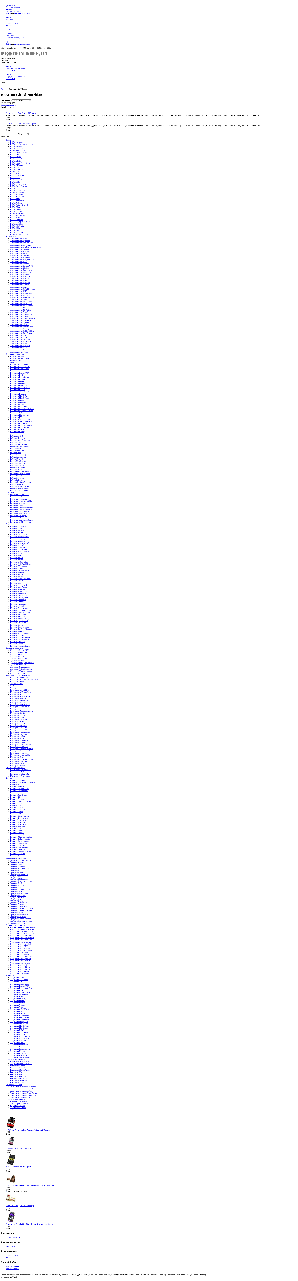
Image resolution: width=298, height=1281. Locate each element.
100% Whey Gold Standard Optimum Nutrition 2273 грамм (28, 1130)
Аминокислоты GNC (18, 291)
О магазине (10, 70)
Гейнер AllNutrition (17, 438)
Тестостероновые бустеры (20, 860)
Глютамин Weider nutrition (20, 522)
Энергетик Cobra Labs (19, 994)
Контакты (9, 17)
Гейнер (8, 434)
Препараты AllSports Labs (20, 692)
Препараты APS (16, 694)
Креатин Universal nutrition (20, 852)
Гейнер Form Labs (17, 451)
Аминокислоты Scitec (18, 335)
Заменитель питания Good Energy (23, 1093)
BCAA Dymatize (16, 169)
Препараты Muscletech (19, 734)
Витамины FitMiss (17, 383)
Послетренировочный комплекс (23, 927)
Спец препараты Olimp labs (21, 957)
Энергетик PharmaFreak (19, 1045)
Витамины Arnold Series (19, 369)
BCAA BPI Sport (16, 165)
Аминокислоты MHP (18, 299)
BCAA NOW (15, 199)
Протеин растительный (19, 543)
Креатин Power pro (17, 845)
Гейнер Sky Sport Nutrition (20, 482)
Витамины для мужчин (19, 358)
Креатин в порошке (18, 780)
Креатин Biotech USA (18, 795)
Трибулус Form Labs (18, 885)
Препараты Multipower (19, 728)
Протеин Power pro (17, 616)
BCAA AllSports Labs (18, 152)
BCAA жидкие (16, 146)
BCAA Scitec (15, 218)
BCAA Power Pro (17, 213)
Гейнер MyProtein (17, 465)
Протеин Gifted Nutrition (19, 585)
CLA (12, 686)
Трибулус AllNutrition (18, 866)
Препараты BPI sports (18, 703)
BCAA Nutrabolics (17, 201)
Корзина (9, 9)
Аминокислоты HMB (18, 239)
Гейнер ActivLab (16, 436)
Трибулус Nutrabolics (18, 902)
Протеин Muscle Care (18, 595)
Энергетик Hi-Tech (17, 1013)
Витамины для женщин (19, 356)
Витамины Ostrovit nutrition (21, 413)
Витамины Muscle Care (19, 396)
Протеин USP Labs (17, 642)
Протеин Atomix (16, 560)
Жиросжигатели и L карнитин (18, 675)
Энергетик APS (16, 982)
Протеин (9, 524)
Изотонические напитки (15, 768)
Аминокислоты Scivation (20, 337)
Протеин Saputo (16, 625)
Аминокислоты (12, 236)
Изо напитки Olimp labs (19, 774)
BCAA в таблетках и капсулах (22, 144)
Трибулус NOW (16, 900)
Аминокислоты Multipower (21, 302)
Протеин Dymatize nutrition (20, 570)
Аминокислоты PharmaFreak (21, 327)
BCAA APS (14, 155)
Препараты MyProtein (18, 736)
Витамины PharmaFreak (19, 415)
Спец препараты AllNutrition (21, 931)
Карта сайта (10, 1246)
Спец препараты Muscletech (21, 950)
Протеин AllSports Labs (19, 551)
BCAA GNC (15, 182)
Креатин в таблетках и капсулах (23, 782)
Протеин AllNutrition (18, 549)
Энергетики (10, 975)
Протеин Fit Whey (17, 572)
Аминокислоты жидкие (19, 249)
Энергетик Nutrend (17, 1034)
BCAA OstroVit (16, 211)
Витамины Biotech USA (19, 373)
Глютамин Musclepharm (19, 503)
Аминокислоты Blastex (19, 268)
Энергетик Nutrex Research (21, 1036)
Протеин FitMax (16, 574)
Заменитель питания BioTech (21, 1089)
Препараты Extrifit (17, 713)
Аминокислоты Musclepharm (21, 306)
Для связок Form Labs (18, 652)
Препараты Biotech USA (20, 700)
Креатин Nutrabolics (18, 831)
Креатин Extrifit (16, 803)
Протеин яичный (17, 545)
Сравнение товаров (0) (10, 105)
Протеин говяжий (17, 528)
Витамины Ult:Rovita (18, 423)
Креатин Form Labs (17, 810)
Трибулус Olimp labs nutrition (21, 908)
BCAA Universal (16, 230)
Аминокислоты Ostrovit (19, 325)
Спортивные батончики (15, 1059)
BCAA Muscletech (17, 194)
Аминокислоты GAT (18, 287)
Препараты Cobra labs (18, 709)
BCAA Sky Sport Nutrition (20, 222)
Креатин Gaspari (16, 812)
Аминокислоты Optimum (20, 323)
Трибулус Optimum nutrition (21, 910)
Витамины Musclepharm (19, 398)
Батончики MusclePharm (19, 1070)
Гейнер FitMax (16, 449)
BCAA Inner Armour (18, 184)
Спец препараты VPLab (19, 971)
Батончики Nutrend (17, 1072)
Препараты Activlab (18, 688)
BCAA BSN (15, 167)
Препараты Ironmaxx (18, 726)
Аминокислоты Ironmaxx (20, 295)
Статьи (8, 29)
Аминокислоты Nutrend (19, 316)
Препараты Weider (17, 766)
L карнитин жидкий (18, 682)
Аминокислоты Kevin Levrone (22, 297)
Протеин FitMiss (16, 577)
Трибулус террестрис (18, 862)
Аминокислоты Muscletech (20, 308)
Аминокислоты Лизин (19, 253)
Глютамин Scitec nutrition (20, 514)
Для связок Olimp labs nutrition (22, 663)
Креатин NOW (16, 829)
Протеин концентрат (18, 539)
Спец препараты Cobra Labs (21, 940)
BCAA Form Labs (17, 176)
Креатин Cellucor (17, 799)
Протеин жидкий (17, 530)
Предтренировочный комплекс (22, 929)
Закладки (9, 1271)
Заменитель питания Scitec (20, 1097)
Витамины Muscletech (19, 400)
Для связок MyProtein (18, 658)
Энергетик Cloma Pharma (20, 992)
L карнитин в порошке (19, 677)
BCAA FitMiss (15, 173)
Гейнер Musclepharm (18, 461)
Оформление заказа (13, 11)
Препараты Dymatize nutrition (21, 711)
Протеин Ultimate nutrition (20, 637)
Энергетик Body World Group (22, 988)
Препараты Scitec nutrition (20, 755)
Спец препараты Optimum (20, 959)
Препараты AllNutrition (19, 690)
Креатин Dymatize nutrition (20, 801)
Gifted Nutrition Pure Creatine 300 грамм (21, 113)
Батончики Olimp (17, 1074)
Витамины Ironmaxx (18, 394)
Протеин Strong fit (17, 631)
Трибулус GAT (16, 887)
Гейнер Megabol (16, 459)
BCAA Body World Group (20, 163)
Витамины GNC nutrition (20, 388)
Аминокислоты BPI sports (20, 272)
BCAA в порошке (17, 142)
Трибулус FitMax (16, 883)
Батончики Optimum (18, 1076)
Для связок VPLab (17, 673)
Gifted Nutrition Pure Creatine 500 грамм (21, 124)
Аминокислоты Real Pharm (21, 333)
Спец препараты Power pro (21, 963)
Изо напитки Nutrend (18, 772)
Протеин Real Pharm (18, 623)
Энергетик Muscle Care (19, 1024)
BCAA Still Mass (16, 224)
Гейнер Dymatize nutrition (20, 446)
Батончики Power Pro (18, 1078)
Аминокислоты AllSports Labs (22, 260)
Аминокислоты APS (18, 262)
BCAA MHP (15, 188)
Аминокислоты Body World (21, 270)
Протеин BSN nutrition (19, 566)
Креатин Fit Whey (17, 805)
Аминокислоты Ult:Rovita (20, 341)
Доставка (9, 19)
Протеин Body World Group (21, 564)
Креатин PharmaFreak (18, 843)
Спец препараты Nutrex (19, 954)
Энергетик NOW (17, 1030)
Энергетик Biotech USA (19, 986)
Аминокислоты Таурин (19, 255)
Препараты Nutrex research (20, 745)
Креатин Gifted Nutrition (19, 816)
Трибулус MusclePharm (19, 894)
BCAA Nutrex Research (19, 205)
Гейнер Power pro (17, 478)
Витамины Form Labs (18, 386)
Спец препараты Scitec (19, 965)
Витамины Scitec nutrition (20, 419)
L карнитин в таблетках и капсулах (24, 679)
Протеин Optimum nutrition (20, 610)
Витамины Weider (17, 432)
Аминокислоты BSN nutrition (21, 274)
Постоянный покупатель (15, 7)
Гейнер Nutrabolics (17, 467)
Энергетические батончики (21, 1064)
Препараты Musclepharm (20, 732)
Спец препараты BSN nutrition (22, 938)
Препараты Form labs (18, 719)
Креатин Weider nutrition (19, 856)
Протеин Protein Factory (19, 619)
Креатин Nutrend (17, 833)
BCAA (8, 140)
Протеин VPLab (16, 644)
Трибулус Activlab (17, 864)
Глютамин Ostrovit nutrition (20, 511)
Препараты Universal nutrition (21, 759)
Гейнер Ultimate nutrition (19, 486)
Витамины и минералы (15, 354)
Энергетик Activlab (17, 978)
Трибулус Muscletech (18, 896)
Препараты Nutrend (18, 742)
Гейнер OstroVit (16, 476)
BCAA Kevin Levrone (18, 186)
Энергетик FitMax (17, 1001)
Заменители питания (14, 1085)
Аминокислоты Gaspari (19, 285)
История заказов (12, 1269)
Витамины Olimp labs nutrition (22, 409)
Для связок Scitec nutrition (20, 667)
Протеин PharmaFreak (18, 614)
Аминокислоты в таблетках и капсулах (25, 247)
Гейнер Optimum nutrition (20, 474)
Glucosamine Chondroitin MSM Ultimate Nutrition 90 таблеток (29, 1224)
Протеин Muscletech (18, 600)
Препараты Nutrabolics (19, 740)
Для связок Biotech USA (19, 650)
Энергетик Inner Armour (19, 1017)
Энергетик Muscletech (19, 1028)
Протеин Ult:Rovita (17, 635)
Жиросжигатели (16, 684)
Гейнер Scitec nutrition (18, 480)
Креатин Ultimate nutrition (20, 850)
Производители (12, 23)
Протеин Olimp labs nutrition (21, 608)
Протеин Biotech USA (19, 562)
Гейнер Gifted (15, 453)
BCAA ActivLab (16, 148)
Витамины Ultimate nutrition (21, 425)
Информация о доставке (15, 68)
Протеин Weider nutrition (20, 646)
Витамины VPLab (17, 430)
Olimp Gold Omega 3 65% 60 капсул (20, 1206)
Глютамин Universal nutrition (21, 520)
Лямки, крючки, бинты (19, 1104)
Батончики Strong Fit (18, 1080)
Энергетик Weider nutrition (20, 1057)
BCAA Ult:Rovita (17, 226)
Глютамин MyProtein (18, 499)
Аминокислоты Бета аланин (21, 243)
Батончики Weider (17, 1083)
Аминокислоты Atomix (19, 264)
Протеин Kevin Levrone (19, 591)
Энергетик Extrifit (17, 996)
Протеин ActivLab (17, 547)
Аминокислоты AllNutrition (21, 257)
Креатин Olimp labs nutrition (21, 837)
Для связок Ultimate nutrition (21, 669)
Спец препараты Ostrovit (20, 961)
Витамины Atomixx (18, 371)
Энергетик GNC (16, 1011)
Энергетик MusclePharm (19, 1026)
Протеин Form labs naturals (20, 579)
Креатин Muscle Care (18, 820)
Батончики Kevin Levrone (20, 1068)
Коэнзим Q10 (15, 360)
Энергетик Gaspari (17, 1005)
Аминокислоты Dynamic (20, 278)
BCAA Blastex (15, 161)
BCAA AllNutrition (17, 150)
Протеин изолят (16, 532)
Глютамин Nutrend (17, 505)
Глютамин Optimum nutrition (21, 509)
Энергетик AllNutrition (19, 980)
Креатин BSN (15, 797)
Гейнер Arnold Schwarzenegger (22, 440)
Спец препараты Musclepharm (22, 948)
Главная (9, 3)
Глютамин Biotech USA (19, 495)
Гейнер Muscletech (17, 463)
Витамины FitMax (17, 381)
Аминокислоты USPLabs (20, 348)
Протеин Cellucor (17, 568)
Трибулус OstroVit (17, 912)
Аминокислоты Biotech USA (21, 266)
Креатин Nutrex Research (20, 835)
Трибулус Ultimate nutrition (20, 919)
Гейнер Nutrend (16, 470)
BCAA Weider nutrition (19, 234)
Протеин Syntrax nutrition (20, 633)
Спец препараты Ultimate (20, 967)
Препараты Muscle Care (19, 730)
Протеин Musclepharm (19, 598)
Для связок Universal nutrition (21, 671)
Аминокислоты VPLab (19, 350)
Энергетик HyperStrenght (20, 1015)
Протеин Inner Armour (19, 587)
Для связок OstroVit (18, 665)
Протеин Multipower (18, 593)
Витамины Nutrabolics (19, 407)
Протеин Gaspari (16, 581)
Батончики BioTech (18, 1066)
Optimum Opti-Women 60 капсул (18, 1148)
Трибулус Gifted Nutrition (20, 889)
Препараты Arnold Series (20, 696)
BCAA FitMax (15, 171)
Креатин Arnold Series (19, 791)
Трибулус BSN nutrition (19, 879)
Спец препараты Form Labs (21, 944)
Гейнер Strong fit (16, 484)
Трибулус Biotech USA (19, 875)
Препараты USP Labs (18, 761)
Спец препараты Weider (19, 973)
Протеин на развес (17, 541)
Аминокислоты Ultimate (19, 344)
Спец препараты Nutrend (20, 952)
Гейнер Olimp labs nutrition (20, 472)
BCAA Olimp (15, 207)
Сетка (14, 107)
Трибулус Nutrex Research (20, 906)
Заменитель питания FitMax (21, 1091)
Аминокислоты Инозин (19, 251)
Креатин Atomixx (17, 793)
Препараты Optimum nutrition (21, 749)
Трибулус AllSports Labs (19, 868)
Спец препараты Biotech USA (22, 933)
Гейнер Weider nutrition (19, 490)
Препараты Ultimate (18, 757)
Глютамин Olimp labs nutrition (22, 507)
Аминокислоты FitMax (19, 281)
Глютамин (10, 493)
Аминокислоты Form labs (20, 283)
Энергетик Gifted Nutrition (20, 1009)
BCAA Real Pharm (17, 215)
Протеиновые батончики (20, 1062)
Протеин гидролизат (18, 526)
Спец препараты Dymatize (20, 942)
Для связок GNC (16, 654)
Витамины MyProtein (18, 402)
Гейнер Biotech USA (18, 442)
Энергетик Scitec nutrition (20, 1049)
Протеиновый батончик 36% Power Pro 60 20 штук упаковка (30, 1185)
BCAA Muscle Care (17, 190)
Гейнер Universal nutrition (20, 488)
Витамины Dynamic (18, 379)
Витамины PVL (16, 417)
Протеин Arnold (16, 558)
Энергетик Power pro (18, 1047)
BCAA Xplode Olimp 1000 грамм (18, 1167)
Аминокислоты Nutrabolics (21, 314)
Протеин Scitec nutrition (19, 627)
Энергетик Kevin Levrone (20, 1020)
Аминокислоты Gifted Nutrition (22, 289)
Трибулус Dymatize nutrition (21, 881)
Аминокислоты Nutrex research (22, 318)
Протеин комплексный (19, 537)
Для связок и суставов (14, 648)
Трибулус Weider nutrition (20, 923)
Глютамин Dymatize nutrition (21, 501)
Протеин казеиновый (18, 535)
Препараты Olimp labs (19, 747)
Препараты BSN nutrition (20, 705)
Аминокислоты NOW (19, 312)
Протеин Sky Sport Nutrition (21, 629)
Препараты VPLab (17, 763)
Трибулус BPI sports (18, 877)
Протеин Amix (16, 553)
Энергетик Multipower (19, 1022)
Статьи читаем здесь (14, 1237)
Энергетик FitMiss (17, 1003)
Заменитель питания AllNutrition (23, 1087)
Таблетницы (15, 1110)
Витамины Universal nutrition (21, 428)
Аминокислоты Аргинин (20, 241)
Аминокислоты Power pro (20, 329)
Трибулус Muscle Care (18, 891)
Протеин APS (15, 556)
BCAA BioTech (16, 159)
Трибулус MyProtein (18, 898)
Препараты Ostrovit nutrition (21, 751)
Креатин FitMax (16, 808)
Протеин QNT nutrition (19, 621)
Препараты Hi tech (17, 721)
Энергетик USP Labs (18, 1055)
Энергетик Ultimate (17, 1051)
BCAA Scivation (16, 220)
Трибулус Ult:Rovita (18, 917)
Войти (8, 13)
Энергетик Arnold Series (19, 984)
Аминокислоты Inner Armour (21, 293)
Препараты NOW (17, 738)
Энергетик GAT (16, 1007)
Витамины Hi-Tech (17, 390)
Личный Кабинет (12, 1267)
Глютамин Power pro (18, 516)
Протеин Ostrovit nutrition (20, 612)
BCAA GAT (15, 178)
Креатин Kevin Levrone (19, 818)
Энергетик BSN (16, 990)
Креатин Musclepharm (18, 822)
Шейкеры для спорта (18, 1101)
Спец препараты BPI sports (21, 936)
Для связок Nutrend (17, 661)
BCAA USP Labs (16, 232)
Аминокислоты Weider (19, 352)
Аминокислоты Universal (20, 346)
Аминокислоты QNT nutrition (22, 331)
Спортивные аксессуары (15, 1099)
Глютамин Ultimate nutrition (21, 518)
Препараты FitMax (17, 715)
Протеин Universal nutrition (20, 640)
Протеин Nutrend (17, 606)
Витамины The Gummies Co (21, 421)
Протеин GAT (15, 583)
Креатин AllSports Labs (19, 789)
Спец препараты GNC (19, 946)
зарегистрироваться (22, 13)
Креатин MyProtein (17, 826)
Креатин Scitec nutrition (19, 847)
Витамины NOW (17, 404)
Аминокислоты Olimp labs (20, 320)
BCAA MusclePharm (18, 192)
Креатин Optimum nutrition (20, 839)
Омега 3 (13, 362)
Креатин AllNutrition (18, 787)
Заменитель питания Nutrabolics (23, 1095)
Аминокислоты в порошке (20, 245)
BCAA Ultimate (16, 228)
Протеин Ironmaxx (17, 589)
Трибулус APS (16, 870)
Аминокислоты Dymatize (20, 276)
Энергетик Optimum (18, 1041)
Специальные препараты (15, 925)
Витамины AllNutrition (19, 365)
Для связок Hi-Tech (17, 656)
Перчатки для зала (17, 1106)
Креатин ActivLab (17, 784)
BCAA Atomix (15, 157)
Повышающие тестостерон (16, 858)
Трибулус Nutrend (17, 904)
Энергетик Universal (18, 1053)
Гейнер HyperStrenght (18, 455)
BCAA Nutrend (16, 203)
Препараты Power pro (18, 753)
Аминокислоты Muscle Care (21, 304)
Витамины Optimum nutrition (21, 411)
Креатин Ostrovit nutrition (20, 841)
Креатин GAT (15, 814)
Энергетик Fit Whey (18, 999)
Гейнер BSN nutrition (18, 444)
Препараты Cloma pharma (20, 707)
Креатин (9, 778)
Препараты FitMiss (17, 717)
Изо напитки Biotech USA (20, 770)
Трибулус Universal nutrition (21, 921)
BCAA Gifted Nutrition (19, 180)
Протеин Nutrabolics (18, 604)
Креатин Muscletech (18, 824)
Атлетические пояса (18, 1108)
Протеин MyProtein (17, 602)
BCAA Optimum (16, 209)
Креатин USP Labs (17, 854)
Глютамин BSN (16, 497)
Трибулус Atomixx (17, 873)
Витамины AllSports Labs (20, 367)
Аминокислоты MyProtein (20, 310)
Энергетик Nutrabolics (19, 1032)
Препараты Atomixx (18, 698)
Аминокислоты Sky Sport (20, 339)
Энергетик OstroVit (17, 1043)
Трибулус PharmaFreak (19, 915)
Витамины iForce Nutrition (20, 392)
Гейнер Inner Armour (18, 457)
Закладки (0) (10, 5)
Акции (8, 25)
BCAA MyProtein (17, 197)
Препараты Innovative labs (20, 724)
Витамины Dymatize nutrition (21, 377)
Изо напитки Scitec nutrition (21, 776)
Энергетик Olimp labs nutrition (22, 1038)
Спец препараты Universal (20, 969)
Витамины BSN (16, 375)
